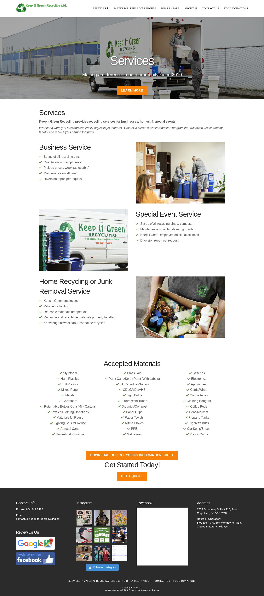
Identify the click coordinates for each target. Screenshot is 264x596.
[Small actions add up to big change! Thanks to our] (102, 535)
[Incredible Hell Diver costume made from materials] (102, 518)
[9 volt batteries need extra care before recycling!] (119, 535)
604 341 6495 (34, 509)
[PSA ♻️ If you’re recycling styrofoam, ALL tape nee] (84, 535)
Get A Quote (132, 476)
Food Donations (184, 581)
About (147, 581)
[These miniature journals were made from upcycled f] (84, 553)
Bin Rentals (132, 581)
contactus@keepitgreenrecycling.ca (38, 518)
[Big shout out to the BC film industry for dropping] (119, 553)
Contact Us (162, 581)
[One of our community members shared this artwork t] (84, 518)
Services (74, 581)
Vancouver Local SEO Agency (121, 590)
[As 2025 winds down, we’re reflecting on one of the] (102, 553)
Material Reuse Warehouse (102, 581)
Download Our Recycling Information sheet (132, 455)
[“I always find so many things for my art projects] (119, 518)
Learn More (132, 90)
